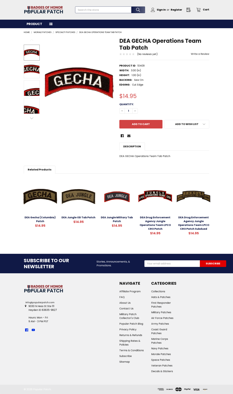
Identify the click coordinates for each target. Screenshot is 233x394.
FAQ (122, 297)
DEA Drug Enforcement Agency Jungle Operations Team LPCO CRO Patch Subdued (193, 223)
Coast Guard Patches (159, 331)
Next (32, 118)
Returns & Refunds (130, 335)
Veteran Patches (161, 365)
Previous (32, 40)
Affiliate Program (130, 291)
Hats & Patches (160, 297)
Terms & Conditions (131, 350)
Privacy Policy (127, 329)
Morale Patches (161, 354)
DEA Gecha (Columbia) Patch (40, 219)
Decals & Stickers (162, 371)
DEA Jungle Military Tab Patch (117, 219)
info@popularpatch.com (40, 302)
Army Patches (160, 324)
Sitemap (124, 362)
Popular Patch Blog (131, 324)
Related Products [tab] (39, 169)
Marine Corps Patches (159, 341)
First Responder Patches (161, 304)
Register (176, 10)
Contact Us (126, 308)
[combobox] (110, 9)
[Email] (129, 136)
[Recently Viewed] (189, 10)
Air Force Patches (162, 318)
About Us (125, 303)
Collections (158, 291)
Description (132, 146)
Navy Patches (159, 348)
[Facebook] (122, 136)
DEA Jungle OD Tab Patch (78, 217)
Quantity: (126, 104)
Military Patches (161, 312)
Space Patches (160, 360)
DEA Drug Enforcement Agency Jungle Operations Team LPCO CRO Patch (155, 223)
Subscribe (125, 356)
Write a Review (200, 54)
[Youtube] (33, 330)
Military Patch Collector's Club (129, 316)
